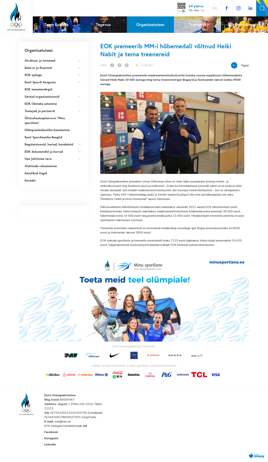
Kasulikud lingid (36, 173)
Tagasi (245, 65)
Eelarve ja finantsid (38, 68)
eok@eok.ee (63, 422)
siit (85, 426)
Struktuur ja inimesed (40, 60)
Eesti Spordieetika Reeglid (43, 137)
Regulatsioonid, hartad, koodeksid (49, 144)
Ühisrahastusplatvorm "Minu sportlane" (45, 120)
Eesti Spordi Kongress (40, 82)
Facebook (51, 432)
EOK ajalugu (33, 75)
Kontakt (30, 180)
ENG (214, 8)
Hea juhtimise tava (38, 159)
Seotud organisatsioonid (42, 96)
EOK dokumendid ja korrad (44, 151)
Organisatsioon (39, 50)
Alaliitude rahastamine (41, 166)
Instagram (51, 438)
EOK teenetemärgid (38, 89)
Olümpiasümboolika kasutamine (47, 130)
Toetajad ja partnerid (40, 111)
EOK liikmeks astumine (41, 104)
